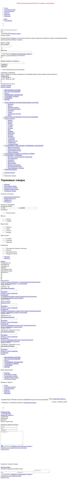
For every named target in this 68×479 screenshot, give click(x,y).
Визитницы (11, 161)
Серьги (10, 112)
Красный (9, 242)
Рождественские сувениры (16, 168)
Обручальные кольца (14, 109)
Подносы (10, 134)
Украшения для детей (14, 113)
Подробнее (4, 291)
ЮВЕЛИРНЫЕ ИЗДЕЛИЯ (12, 90)
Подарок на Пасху (11, 253)
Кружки (10, 121)
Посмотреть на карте (30, 402)
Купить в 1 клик (6, 293)
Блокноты (11, 160)
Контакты (7, 14)
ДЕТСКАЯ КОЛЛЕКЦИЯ (12, 91)
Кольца (10, 106)
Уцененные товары (10, 191)
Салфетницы (12, 142)
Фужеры (10, 128)
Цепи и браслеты (13, 152)
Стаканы (10, 125)
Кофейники (11, 133)
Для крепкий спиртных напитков (16, 248)
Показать (7, 256)
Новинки (7, 184)
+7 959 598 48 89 (6, 33)
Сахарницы (11, 137)
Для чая (8, 250)
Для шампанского (11, 252)
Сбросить (7, 258)
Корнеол (9, 227)
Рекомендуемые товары (11, 189)
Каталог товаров (6, 85)
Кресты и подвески (13, 147)
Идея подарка (12, 163)
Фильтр (3, 261)
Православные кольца (14, 150)
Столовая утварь (13, 144)
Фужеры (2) (7, 201)
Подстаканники (12, 158)
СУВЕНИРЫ (8, 98)
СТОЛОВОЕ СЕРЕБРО (11, 96)
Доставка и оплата (9, 9)
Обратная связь (5, 412)
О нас (6, 8)
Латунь (8, 219)
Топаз (8, 229)
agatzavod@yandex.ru (59, 399)
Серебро (8, 221)
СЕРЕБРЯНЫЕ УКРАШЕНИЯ (13, 95)
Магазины (7, 16)
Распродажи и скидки (10, 187)
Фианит (8, 232)
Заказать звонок (16, 33)
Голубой (8, 238)
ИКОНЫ (7, 99)
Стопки (10, 126)
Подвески (11, 110)
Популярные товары (10, 186)
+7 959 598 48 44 (6, 77)
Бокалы (10, 120)
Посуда (6, 93)
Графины (10, 131)
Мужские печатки (13, 107)
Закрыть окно (5, 76)
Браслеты (10, 104)
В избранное (4, 295)
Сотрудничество (9, 11)
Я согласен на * (17, 446)
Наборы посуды (12, 141)
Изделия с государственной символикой (20, 157)
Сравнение (14, 293)
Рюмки (10, 123)
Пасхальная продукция (15, 166)
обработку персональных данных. (21, 54)
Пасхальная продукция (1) (12, 197)
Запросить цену (16, 476)
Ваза (9, 129)
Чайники (10, 136)
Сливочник (11, 139)
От (1, 208)
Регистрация (8, 20)
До (20, 208)
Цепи (9, 115)
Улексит (8, 230)
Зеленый (9, 240)
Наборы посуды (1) (10, 198)
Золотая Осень (10, 213)
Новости (6, 13)
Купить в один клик (20, 448)
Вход (5, 19)
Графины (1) (8, 200)
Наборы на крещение (14, 165)
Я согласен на (17, 54)
